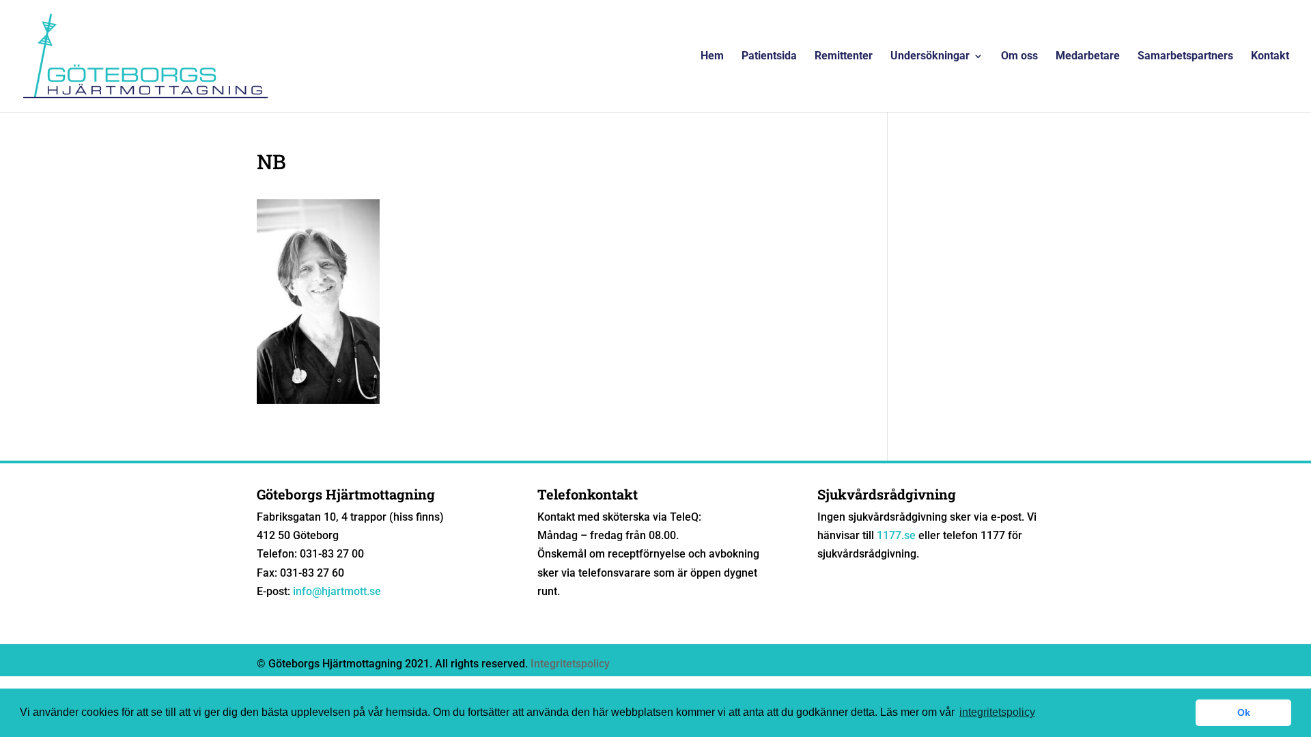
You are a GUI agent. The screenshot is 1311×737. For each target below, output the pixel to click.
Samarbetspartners (1185, 56)
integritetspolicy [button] (997, 712)
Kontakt (1270, 56)
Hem (712, 56)
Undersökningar (930, 56)
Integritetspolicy (570, 663)
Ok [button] (1243, 712)
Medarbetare (1088, 56)
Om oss (1019, 56)
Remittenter (844, 56)
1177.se (896, 535)
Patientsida (769, 56)
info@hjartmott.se (337, 591)
